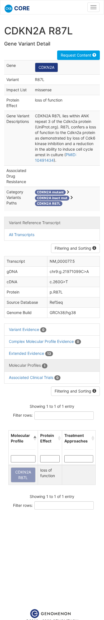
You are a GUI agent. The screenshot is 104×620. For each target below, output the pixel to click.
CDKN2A (46, 67)
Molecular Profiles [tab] (27, 365)
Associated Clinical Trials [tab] (34, 377)
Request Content (76, 55)
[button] (34, 438)
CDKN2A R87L (23, 475)
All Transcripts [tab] (21, 234)
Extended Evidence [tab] (30, 353)
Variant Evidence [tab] (26, 329)
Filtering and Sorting (73, 248)
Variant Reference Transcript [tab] (34, 222)
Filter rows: (23, 415)
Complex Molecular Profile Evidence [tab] (44, 341)
